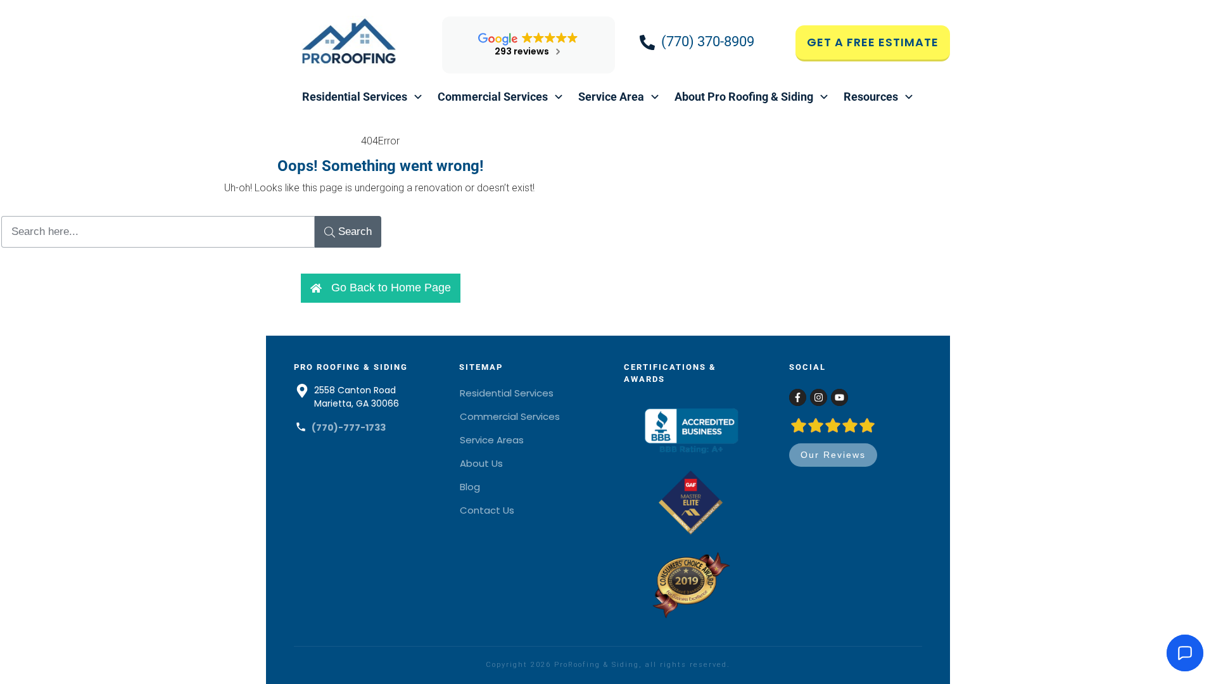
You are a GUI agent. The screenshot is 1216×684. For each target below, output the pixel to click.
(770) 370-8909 (707, 41)
